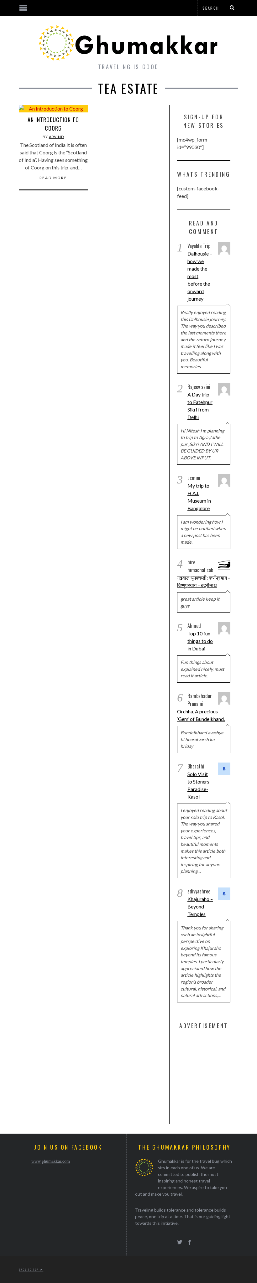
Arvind (56, 136)
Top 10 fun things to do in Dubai (200, 640)
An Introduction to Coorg (53, 124)
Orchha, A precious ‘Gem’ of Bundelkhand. (201, 715)
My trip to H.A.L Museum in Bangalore (199, 497)
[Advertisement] (217, 1075)
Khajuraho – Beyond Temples (200, 906)
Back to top (29, 1269)
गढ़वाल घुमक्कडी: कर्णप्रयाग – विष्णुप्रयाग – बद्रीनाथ (203, 581)
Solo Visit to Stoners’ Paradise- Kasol (198, 785)
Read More (53, 178)
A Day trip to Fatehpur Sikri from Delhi (199, 405)
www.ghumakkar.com (50, 1161)
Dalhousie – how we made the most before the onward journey (199, 276)
